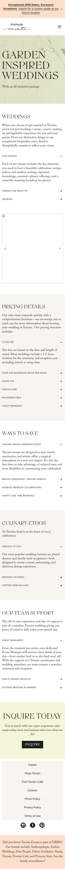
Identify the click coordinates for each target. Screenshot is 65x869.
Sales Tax (8, 381)
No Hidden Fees (11, 397)
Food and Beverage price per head (24, 373)
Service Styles (11, 546)
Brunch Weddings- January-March (24, 479)
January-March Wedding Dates (21, 444)
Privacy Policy (32, 807)
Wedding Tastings (13, 577)
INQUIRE (32, 745)
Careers (32, 790)
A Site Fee (8, 342)
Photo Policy (32, 799)
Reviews (7, 199)
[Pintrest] (42, 825)
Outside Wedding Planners (19, 687)
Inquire (32, 764)
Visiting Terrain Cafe (15, 585)
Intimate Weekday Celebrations (22, 487)
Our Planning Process (16, 679)
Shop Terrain (32, 773)
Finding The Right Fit (15, 191)
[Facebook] (32, 825)
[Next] (60, 248)
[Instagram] (23, 825)
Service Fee (9, 389)
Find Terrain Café (32, 782)
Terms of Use (32, 816)
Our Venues (9, 156)
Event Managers (12, 640)
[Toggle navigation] (58, 26)
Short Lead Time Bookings (18, 495)
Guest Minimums (12, 406)
